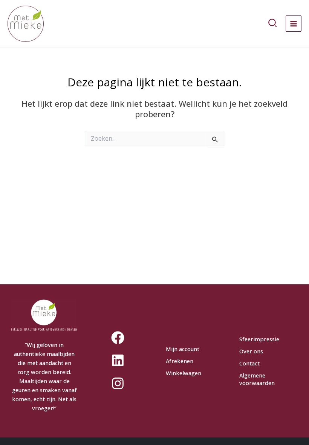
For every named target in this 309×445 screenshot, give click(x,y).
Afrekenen (179, 361)
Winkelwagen (183, 373)
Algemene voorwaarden (257, 379)
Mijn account (182, 349)
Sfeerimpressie (259, 339)
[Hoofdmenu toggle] (293, 23)
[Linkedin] (118, 360)
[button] (273, 24)
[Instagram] (118, 383)
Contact (249, 363)
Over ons (251, 351)
